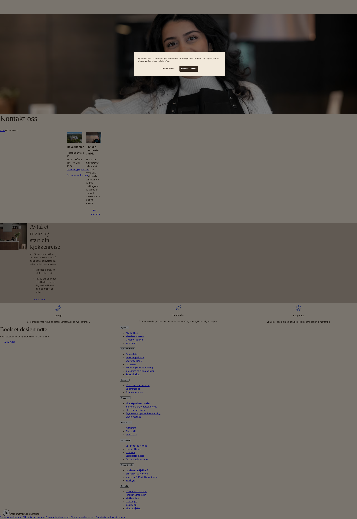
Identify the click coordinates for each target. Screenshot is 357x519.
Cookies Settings (168, 68)
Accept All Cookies (188, 68)
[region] (179, 64)
